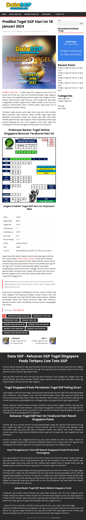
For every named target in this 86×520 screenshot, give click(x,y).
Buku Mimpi (46, 14)
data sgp (61, 106)
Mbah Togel (23, 31)
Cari (59, 20)
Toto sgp (6, 458)
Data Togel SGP (15, 14)
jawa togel (62, 108)
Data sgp (44, 369)
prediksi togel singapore (25, 258)
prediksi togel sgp (29, 320)
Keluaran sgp (7, 425)
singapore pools (60, 495)
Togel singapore (9, 393)
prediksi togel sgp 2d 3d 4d (14, 324)
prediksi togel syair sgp (36, 329)
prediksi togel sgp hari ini (38, 324)
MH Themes (56, 518)
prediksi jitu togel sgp (42, 316)
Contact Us (59, 14)
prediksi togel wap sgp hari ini (15, 333)
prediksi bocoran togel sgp (18, 316)
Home (4, 14)
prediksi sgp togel (11, 320)
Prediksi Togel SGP (31, 14)
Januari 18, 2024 (10, 31)
